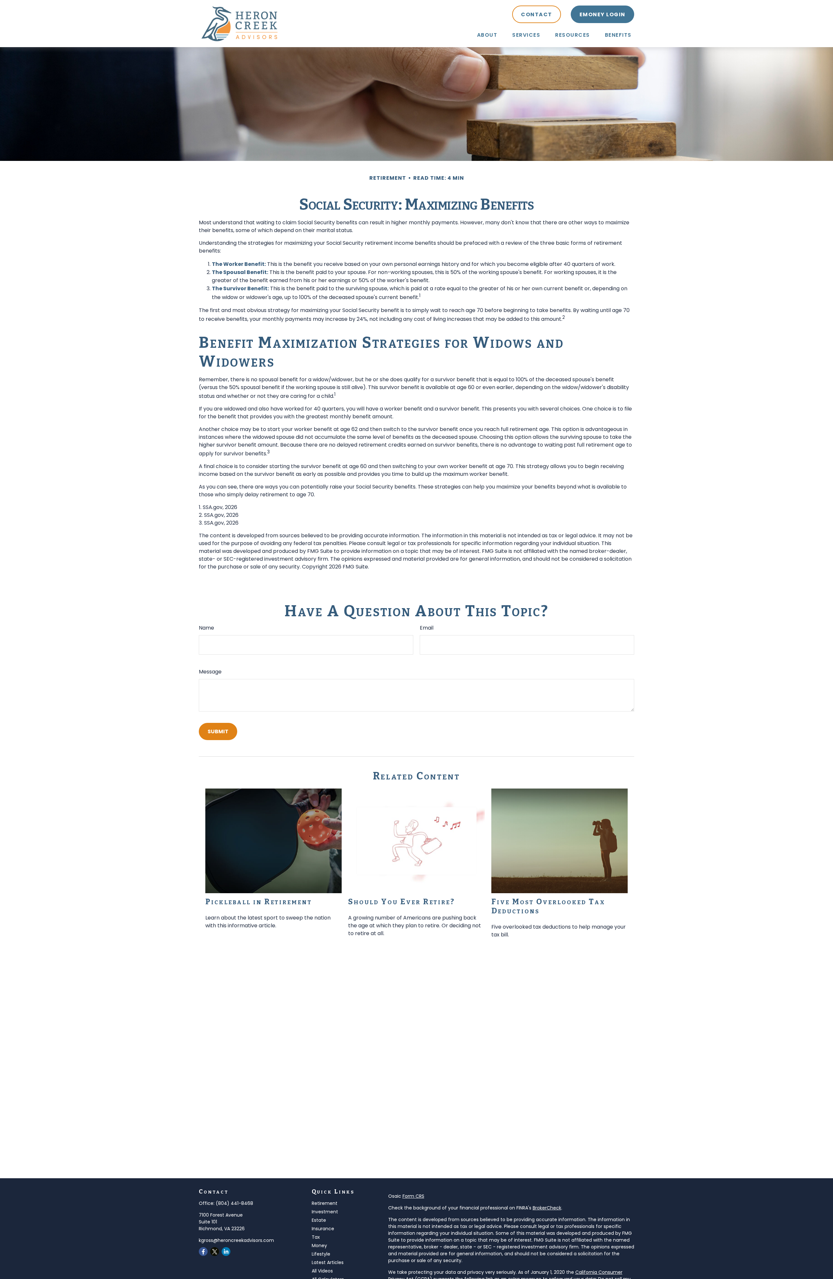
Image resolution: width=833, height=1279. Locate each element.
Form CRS (413, 1196)
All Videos (322, 1271)
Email (426, 628)
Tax (316, 1237)
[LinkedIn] (226, 1251)
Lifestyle (321, 1254)
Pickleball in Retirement (258, 901)
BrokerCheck (547, 1208)
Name (206, 628)
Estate (319, 1220)
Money (319, 1245)
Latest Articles (328, 1262)
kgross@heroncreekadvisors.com (236, 1240)
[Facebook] (203, 1251)
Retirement (324, 1203)
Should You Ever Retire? (401, 901)
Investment (325, 1211)
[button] (487, 35)
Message (210, 671)
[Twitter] (214, 1251)
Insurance (323, 1228)
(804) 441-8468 (234, 1203)
